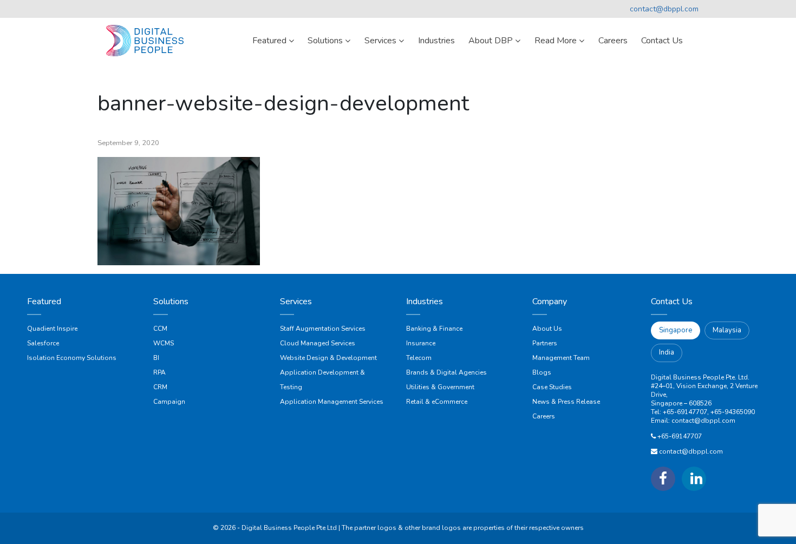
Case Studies (552, 387)
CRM (160, 387)
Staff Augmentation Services (323, 328)
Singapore (675, 330)
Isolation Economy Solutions (71, 357)
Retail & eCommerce (436, 401)
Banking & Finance (434, 328)
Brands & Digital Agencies (446, 372)
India (666, 352)
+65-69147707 (679, 436)
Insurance (420, 343)
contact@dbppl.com (664, 9)
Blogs (541, 372)
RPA (159, 372)
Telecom (419, 357)
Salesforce (43, 343)
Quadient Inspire (52, 328)
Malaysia (727, 330)
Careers (543, 416)
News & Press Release (566, 401)
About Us (547, 328)
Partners (544, 343)
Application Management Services (331, 401)
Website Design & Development (328, 357)
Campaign (169, 401)
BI (156, 357)
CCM (160, 328)
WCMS (163, 343)
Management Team (561, 357)
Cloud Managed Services (317, 343)
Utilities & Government (440, 387)
